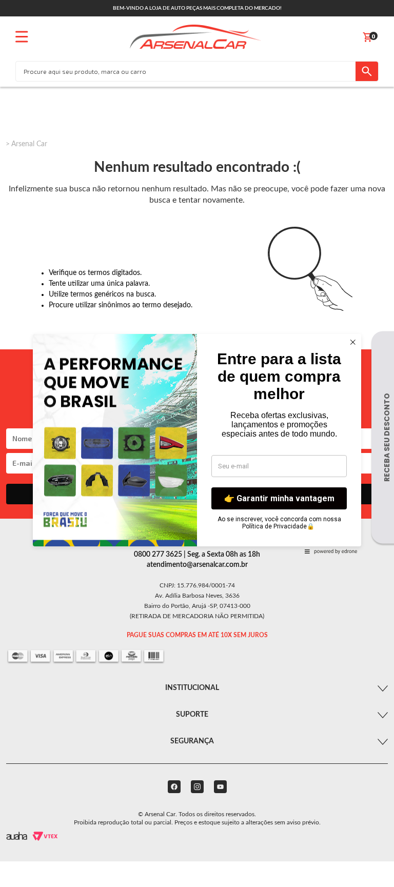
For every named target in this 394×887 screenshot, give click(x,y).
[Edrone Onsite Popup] (197, 443)
